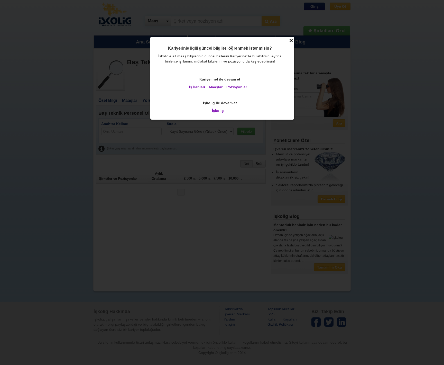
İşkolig (218, 111)
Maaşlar (216, 87)
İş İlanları (197, 87)
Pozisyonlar (236, 87)
